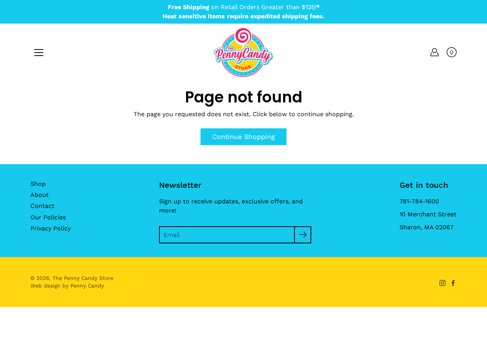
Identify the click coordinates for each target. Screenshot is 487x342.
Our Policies (48, 217)
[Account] (434, 52)
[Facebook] (453, 283)
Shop (38, 183)
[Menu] (38, 53)
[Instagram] (442, 283)
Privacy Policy (50, 228)
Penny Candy (87, 286)
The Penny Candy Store (83, 278)
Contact (42, 205)
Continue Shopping (243, 137)
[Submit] (302, 234)
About (39, 194)
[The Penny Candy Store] (243, 52)
